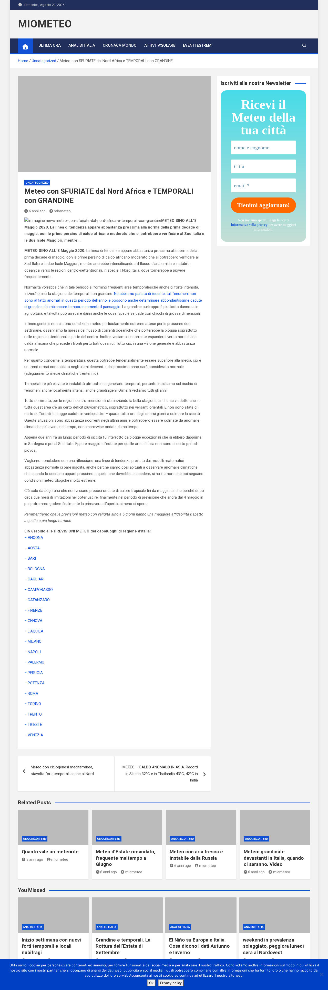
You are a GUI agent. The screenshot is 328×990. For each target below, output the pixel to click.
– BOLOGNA (34, 569)
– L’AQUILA (33, 631)
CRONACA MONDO (120, 45)
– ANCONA (33, 537)
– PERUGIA (33, 672)
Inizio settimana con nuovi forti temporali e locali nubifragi (51, 946)
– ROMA (31, 693)
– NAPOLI (32, 652)
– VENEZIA (33, 735)
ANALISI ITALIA (81, 45)
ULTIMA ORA (49, 45)
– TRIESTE (33, 724)
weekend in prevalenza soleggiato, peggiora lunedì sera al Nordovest (273, 946)
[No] (321, 974)
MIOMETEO (45, 24)
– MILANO (33, 641)
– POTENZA (34, 683)
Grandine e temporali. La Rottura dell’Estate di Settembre (123, 946)
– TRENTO (33, 714)
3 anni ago (34, 859)
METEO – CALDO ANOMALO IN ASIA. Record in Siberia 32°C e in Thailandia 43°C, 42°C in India (160, 774)
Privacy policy (171, 983)
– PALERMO (34, 662)
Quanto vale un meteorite (50, 852)
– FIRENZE (33, 610)
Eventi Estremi (197, 45)
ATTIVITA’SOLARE (159, 45)
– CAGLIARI (34, 579)
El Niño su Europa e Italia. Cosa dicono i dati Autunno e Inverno (199, 946)
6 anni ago (37, 211)
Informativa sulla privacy (249, 225)
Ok (151, 983)
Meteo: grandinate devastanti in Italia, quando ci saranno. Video (274, 858)
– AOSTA (32, 548)
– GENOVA (33, 620)
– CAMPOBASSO (38, 589)
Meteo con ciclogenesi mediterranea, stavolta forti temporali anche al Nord (62, 770)
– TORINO (32, 703)
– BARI (30, 558)
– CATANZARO (37, 600)
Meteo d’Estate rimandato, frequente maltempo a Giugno (125, 858)
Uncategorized (37, 182)
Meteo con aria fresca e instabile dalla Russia (196, 855)
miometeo (62, 211)
